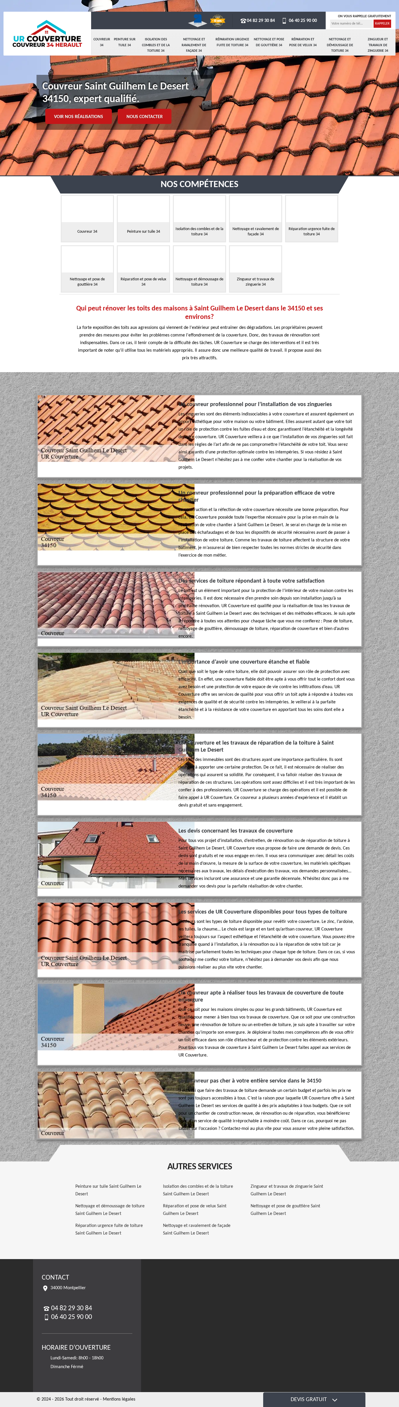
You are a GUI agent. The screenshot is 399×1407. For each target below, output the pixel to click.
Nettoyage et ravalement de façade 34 (194, 45)
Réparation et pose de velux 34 (303, 42)
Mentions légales (119, 1399)
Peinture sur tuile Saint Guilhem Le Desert (108, 1190)
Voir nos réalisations (78, 117)
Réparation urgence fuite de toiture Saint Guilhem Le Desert (109, 1229)
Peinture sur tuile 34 (125, 42)
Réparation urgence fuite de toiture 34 (232, 42)
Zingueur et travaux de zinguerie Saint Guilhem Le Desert (287, 1190)
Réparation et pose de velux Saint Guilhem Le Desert (194, 1210)
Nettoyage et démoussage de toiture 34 (340, 45)
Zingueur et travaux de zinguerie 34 (378, 45)
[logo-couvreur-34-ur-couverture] (47, 33)
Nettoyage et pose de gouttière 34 (269, 42)
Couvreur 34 (101, 42)
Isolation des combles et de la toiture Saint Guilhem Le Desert (198, 1190)
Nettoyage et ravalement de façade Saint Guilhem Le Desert (196, 1229)
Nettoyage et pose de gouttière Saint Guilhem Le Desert (285, 1210)
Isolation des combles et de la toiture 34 (156, 45)
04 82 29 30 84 (261, 20)
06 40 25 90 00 (302, 20)
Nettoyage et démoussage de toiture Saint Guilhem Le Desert (110, 1210)
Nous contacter (144, 117)
